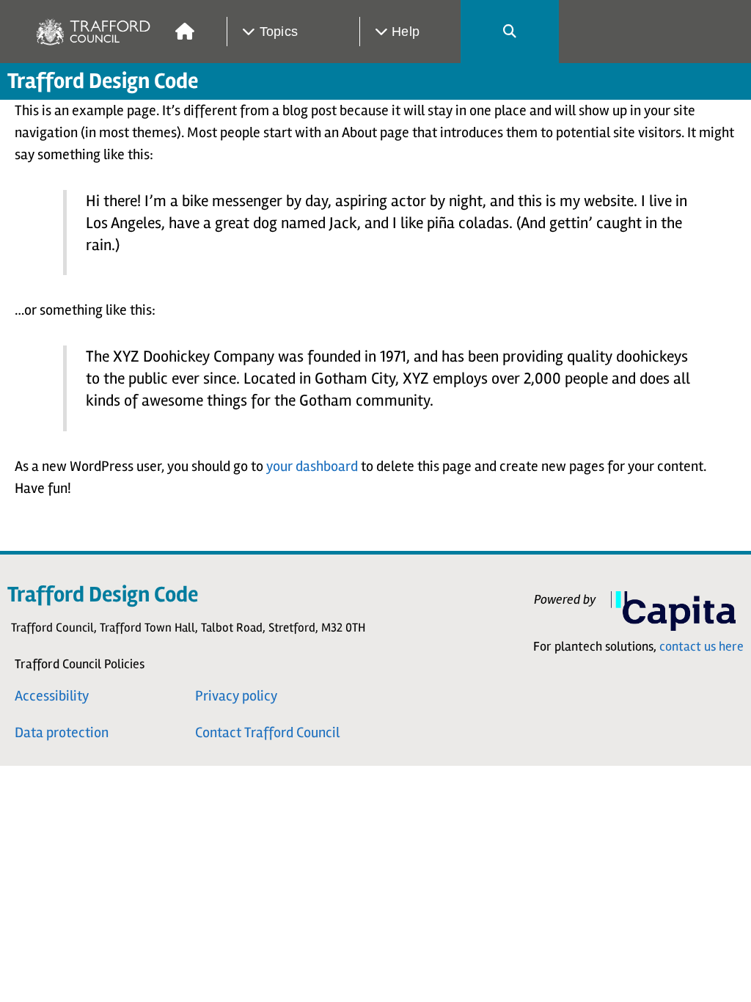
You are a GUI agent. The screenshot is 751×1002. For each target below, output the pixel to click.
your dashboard (312, 466)
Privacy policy (236, 696)
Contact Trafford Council (267, 732)
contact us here (701, 646)
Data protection (62, 732)
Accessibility (52, 696)
